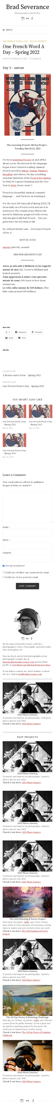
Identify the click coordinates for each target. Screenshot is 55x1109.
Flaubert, (43, 170)
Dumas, (34, 170)
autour (6, 247)
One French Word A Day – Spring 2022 (23, 386)
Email (6, 540)
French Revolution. (40, 178)
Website (7, 553)
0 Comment (35, 58)
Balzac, (25, 170)
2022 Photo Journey (31, 882)
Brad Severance (27, 7)
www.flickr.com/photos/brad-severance (31, 665)
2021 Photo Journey (31, 980)
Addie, (27, 922)
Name (6, 527)
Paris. (14, 185)
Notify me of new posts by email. (21, 577)
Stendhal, (8, 174)
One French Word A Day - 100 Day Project (24, 41)
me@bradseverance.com (30, 674)
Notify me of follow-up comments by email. (27, 572)
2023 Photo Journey (31, 782)
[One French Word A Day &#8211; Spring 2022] (14, 411)
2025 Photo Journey (31, 723)
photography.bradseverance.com (18, 662)
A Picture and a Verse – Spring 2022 (22, 375)
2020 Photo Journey (31, 1081)
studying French (22, 159)
